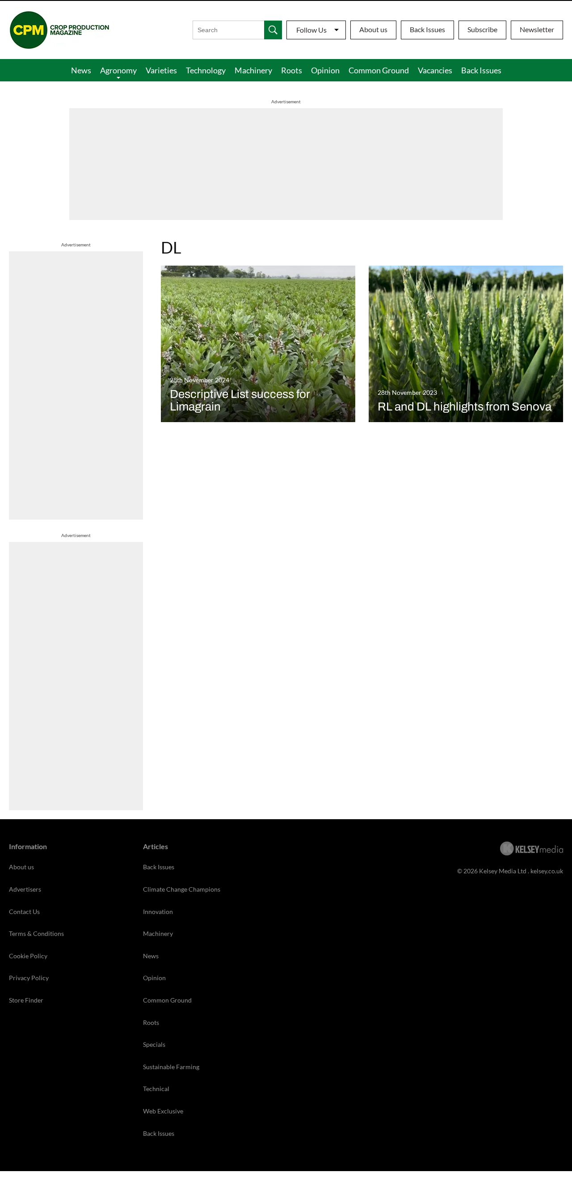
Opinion (325, 70)
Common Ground (379, 70)
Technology (206, 70)
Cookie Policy (28, 956)
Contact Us (24, 911)
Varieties (161, 70)
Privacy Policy (29, 978)
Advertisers (25, 889)
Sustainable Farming (171, 1067)
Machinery (253, 70)
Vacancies (435, 70)
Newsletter (537, 29)
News (81, 70)
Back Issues (427, 29)
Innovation (158, 911)
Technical (156, 1088)
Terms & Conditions (36, 933)
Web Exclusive (163, 1111)
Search (273, 30)
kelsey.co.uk (546, 871)
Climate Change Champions (181, 889)
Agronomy (118, 70)
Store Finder (26, 1000)
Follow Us (311, 29)
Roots (291, 70)
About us (373, 29)
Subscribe (482, 29)
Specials (154, 1044)
